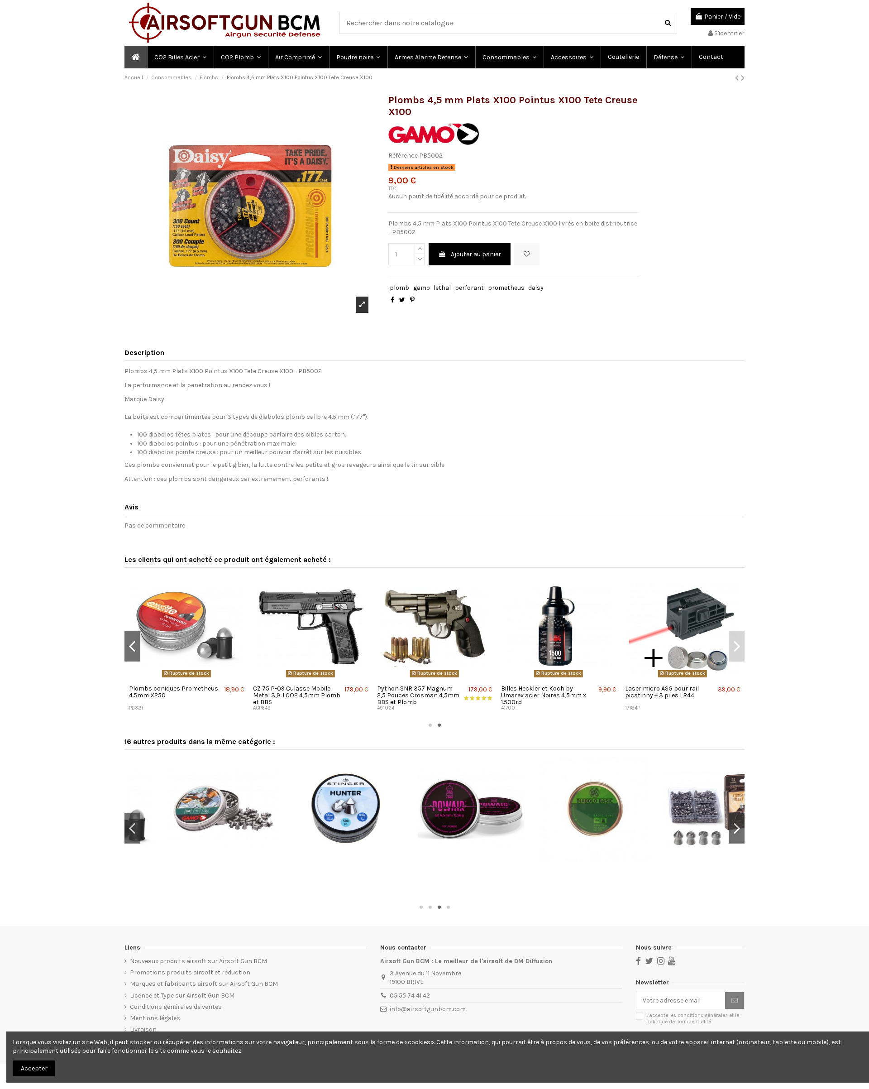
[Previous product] (738, 77)
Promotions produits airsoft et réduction (190, 972)
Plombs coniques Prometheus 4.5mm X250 (173, 692)
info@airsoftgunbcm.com (428, 1009)
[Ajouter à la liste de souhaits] (527, 254)
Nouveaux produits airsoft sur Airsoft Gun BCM (198, 961)
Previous (132, 646)
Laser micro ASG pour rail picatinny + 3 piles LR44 (662, 692)
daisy (536, 288)
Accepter (34, 1068)
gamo (421, 288)
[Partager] (392, 300)
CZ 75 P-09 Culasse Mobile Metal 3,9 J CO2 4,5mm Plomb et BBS (296, 695)
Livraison (143, 1029)
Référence (403, 155)
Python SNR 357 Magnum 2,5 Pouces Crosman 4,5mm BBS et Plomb (418, 695)
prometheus (506, 288)
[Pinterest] (412, 300)
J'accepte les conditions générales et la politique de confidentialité (693, 1018)
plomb (399, 288)
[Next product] (743, 77)
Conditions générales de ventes (176, 1007)
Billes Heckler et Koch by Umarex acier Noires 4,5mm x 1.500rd (543, 695)
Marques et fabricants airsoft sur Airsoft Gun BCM (204, 984)
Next (737, 646)
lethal (442, 288)
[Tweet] (402, 300)
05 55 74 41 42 (410, 995)
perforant (469, 288)
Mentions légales (155, 1018)
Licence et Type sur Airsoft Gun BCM (182, 995)
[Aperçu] (186, 677)
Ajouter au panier (476, 254)
